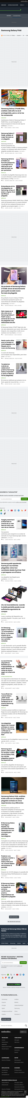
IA (23, 35)
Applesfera (4, 1044)
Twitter (5, 510)
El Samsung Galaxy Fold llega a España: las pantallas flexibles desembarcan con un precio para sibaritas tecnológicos (8, 829)
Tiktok (5, 513)
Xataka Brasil (5, 1084)
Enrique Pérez (9, 581)
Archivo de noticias (14, 921)
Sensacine (17, 1050)
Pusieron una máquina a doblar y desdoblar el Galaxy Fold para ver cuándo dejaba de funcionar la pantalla (8, 861)
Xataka (3, 1040)
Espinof (16, 1052)
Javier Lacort (9, 208)
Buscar (26, 1025)
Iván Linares (8, 127)
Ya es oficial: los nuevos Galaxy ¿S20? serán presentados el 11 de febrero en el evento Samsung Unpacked (7, 699)
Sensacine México (18, 1084)
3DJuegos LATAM (18, 1082)
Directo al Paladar (6, 1060)
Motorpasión (17, 1060)
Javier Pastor (8, 384)
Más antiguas (14, 917)
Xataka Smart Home (6, 1046)
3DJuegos (16, 1040)
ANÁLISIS (3, 5)
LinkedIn (1, 513)
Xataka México (5, 1082)
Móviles (3, 172)
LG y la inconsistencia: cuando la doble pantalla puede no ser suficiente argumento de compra (13, 608)
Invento (19, 35)
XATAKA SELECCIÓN (13, 5)
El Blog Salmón (18, 1070)
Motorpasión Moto (18, 1062)
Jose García (8, 743)
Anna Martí (8, 653)
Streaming (12, 943)
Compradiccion (5, 1074)
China (13, 35)
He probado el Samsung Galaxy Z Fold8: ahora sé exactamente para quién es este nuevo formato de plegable (13, 289)
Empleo (4, 1014)
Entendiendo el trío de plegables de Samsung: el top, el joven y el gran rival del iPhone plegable (8, 191)
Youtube (11, 510)
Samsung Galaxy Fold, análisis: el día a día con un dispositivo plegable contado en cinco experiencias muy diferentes (13, 799)
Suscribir (24, 499)
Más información (5, 1096)
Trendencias (5, 1070)
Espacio (4, 1002)
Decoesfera (4, 1072)
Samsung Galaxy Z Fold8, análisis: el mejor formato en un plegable (7, 136)
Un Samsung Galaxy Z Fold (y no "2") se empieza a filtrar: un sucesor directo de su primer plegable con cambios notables (7, 634)
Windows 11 (17, 1014)
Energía (4, 1005)
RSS (22, 510)
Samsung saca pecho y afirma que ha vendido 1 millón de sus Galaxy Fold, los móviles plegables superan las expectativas (8, 754)
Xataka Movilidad (18, 1005)
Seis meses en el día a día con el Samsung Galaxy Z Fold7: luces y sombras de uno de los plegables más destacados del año (8, 316)
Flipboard (25, 510)
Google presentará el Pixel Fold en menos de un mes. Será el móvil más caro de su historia (7, 523)
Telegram (18, 510)
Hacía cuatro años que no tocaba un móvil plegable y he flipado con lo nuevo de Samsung (8, 344)
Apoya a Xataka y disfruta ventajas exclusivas (14, 987)
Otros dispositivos (6, 676)
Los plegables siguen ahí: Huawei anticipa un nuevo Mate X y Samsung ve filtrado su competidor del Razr (7, 729)
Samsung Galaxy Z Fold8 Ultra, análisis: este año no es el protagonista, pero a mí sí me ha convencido (13, 111)
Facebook (8, 510)
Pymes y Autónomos (19, 1072)
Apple (24, 943)
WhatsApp (1, 510)
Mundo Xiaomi (5, 1049)
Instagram (15, 510)
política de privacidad (21, 502)
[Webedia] (24, 1)
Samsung (17, 1008)
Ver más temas (6, 1019)
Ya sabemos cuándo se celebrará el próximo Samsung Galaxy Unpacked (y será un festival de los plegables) (7, 369)
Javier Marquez (9, 305)
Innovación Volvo (16, 15)
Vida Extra (16, 1042)
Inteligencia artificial (7, 1011)
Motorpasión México (19, 1089)
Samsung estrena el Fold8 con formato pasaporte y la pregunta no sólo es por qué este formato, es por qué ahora (8, 164)
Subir (22, 1032)
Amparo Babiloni (9, 153)
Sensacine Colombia (19, 1087)
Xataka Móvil (5, 1042)
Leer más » (10, 125)
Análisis (3, 117)
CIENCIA (22, 5)
